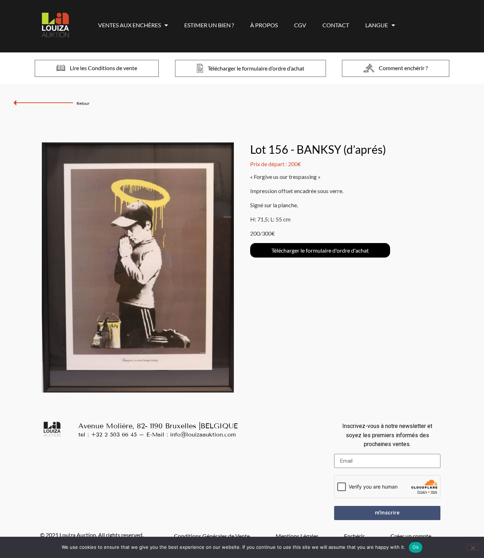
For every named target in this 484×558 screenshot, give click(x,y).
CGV (300, 25)
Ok (415, 547)
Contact (335, 25)
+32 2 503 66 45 (114, 434)
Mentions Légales (297, 535)
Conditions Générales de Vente (212, 535)
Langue (376, 25)
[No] (473, 547)
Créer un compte (410, 535)
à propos (264, 25)
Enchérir (354, 535)
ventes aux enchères (129, 25)
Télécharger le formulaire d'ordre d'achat (320, 250)
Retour (83, 103)
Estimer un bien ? (209, 25)
